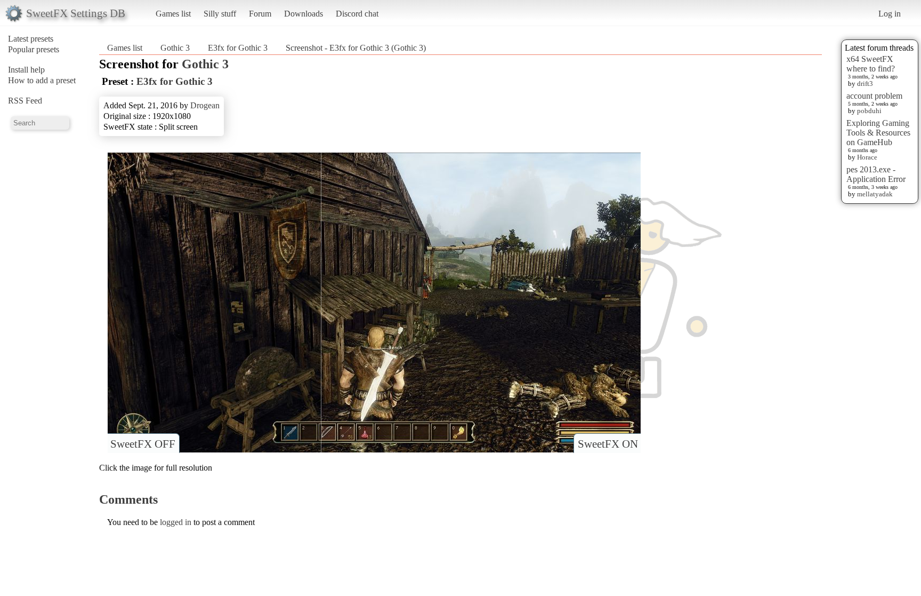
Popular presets (33, 49)
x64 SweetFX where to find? (870, 63)
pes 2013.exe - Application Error (876, 174)
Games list (173, 13)
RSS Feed (25, 100)
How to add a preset (42, 80)
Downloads (303, 13)
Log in (889, 13)
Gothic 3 (175, 47)
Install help (26, 69)
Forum (260, 13)
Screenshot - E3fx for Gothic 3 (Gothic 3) (356, 47)
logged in (175, 522)
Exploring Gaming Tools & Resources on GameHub (878, 132)
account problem (874, 95)
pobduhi (869, 111)
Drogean (205, 105)
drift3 (865, 84)
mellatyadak (875, 194)
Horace (867, 157)
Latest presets (30, 38)
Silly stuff (220, 13)
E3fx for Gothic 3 (238, 47)
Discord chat (357, 13)
